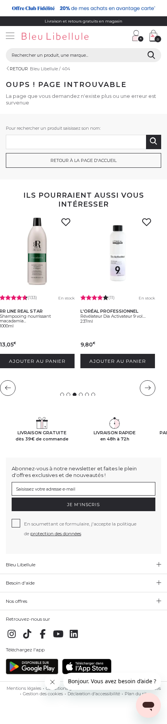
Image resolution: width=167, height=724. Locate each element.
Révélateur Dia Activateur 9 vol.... (113, 316)
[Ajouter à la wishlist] (66, 224)
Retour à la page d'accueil (83, 160)
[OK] (153, 142)
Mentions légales (24, 688)
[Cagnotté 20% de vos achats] (83, 8)
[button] (122, 36)
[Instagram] (11, 638)
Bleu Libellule (44, 68)
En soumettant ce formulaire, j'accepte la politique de (80, 528)
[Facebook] (43, 638)
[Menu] (10, 36)
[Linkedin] (74, 638)
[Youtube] (58, 638)
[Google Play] (32, 672)
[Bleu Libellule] (64, 36)
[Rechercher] (151, 55)
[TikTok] (27, 638)
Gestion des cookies (43, 693)
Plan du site (137, 693)
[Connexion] (138, 36)
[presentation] (8, 388)
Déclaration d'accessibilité (94, 693)
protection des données (55, 533)
